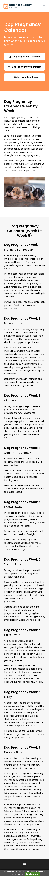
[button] (44, 6)
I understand (32, 874)
